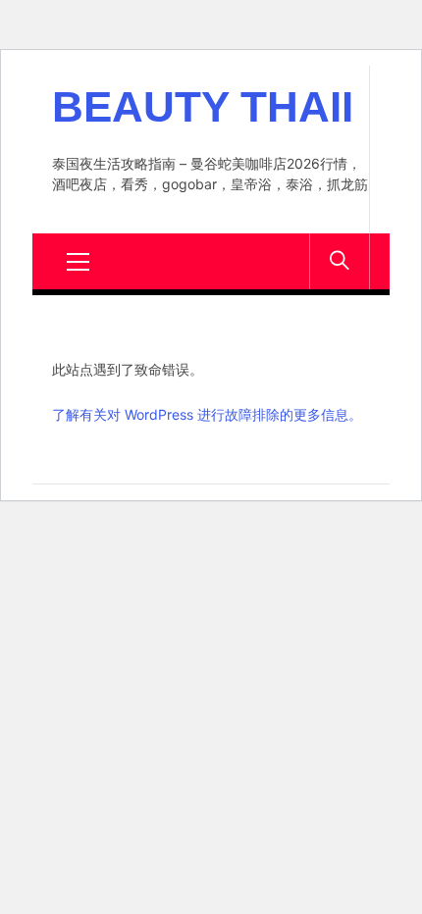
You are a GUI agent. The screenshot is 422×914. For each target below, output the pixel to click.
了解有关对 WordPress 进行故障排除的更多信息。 (207, 414)
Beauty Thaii (202, 106)
